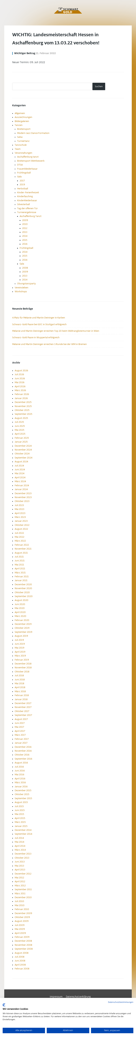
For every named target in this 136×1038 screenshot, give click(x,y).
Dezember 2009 (23, 913)
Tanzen (18, 125)
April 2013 (20, 869)
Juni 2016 (20, 770)
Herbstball (22, 188)
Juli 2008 (19, 957)
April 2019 (20, 652)
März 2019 (20, 656)
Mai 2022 (19, 537)
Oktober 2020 (22, 592)
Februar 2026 (22, 394)
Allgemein (20, 113)
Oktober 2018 (22, 671)
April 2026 (20, 386)
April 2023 (20, 513)
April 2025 (20, 434)
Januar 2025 (21, 442)
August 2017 (21, 719)
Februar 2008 (22, 968)
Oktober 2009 (22, 917)
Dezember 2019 (23, 624)
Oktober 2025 (22, 410)
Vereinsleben (21, 287)
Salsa (19, 137)
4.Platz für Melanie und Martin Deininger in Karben (38, 317)
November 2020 (23, 588)
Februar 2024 (22, 485)
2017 (22, 180)
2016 (24, 244)
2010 (25, 224)
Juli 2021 (19, 557)
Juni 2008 (20, 961)
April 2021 (20, 568)
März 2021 (20, 572)
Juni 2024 (20, 469)
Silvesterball (23, 204)
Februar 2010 (22, 909)
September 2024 (23, 458)
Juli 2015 (19, 806)
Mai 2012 (19, 877)
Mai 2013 (19, 866)
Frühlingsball (24, 172)
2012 (24, 228)
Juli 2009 (19, 925)
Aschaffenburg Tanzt (30, 216)
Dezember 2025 (23, 402)
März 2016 (20, 782)
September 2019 (23, 632)
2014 (24, 236)
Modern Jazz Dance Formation (33, 133)
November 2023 (23, 497)
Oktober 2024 (22, 453)
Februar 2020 (22, 620)
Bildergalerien (22, 121)
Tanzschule (21, 145)
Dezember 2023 (23, 493)
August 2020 (21, 600)
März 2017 (20, 735)
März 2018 (20, 691)
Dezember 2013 (23, 854)
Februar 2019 (22, 660)
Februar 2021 (22, 576)
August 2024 (21, 461)
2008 (25, 268)
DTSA (20, 165)
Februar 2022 (22, 545)
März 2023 (20, 517)
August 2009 (22, 921)
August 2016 (21, 762)
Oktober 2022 (22, 525)
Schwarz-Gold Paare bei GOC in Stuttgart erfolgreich (39, 324)
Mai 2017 (19, 727)
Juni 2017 (20, 723)
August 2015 (21, 802)
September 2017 (23, 715)
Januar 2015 (21, 826)
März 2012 (20, 885)
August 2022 (21, 529)
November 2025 (23, 406)
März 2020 (20, 616)
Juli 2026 (19, 374)
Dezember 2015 (23, 790)
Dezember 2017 (23, 703)
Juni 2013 (20, 861)
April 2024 (20, 477)
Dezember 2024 (23, 446)
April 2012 (20, 881)
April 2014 (20, 846)
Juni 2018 (20, 679)
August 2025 (21, 418)
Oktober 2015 (22, 794)
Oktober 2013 (22, 858)
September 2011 (23, 889)
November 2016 (23, 751)
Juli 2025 (19, 422)
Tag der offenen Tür (27, 208)
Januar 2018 (21, 699)
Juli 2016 (19, 767)
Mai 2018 (19, 683)
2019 (22, 184)
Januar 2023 (21, 521)
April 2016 (20, 778)
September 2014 (23, 834)
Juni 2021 (20, 560)
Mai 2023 (19, 509)
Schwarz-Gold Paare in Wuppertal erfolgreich (36, 337)
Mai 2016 (19, 774)
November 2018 (23, 667)
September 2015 (23, 798)
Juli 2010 (19, 901)
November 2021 (23, 549)
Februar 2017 (22, 739)
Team (18, 149)
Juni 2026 (20, 378)
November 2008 (23, 945)
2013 (24, 232)
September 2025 (23, 414)
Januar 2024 (21, 489)
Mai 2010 (19, 905)
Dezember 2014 (23, 830)
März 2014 (20, 850)
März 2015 (20, 822)
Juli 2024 (19, 465)
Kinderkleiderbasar (27, 200)
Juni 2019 (20, 644)
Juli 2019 (19, 640)
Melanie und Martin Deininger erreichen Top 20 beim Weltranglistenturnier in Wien (55, 331)
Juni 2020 (20, 604)
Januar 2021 (21, 580)
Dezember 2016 (23, 747)
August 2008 (21, 953)
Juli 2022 (19, 533)
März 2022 (20, 541)
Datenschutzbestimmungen (120, 1002)
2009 (25, 220)
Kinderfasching (25, 196)
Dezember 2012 (23, 874)
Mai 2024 (19, 473)
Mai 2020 (20, 608)
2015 (24, 240)
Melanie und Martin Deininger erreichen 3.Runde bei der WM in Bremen (49, 344)
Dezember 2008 (23, 941)
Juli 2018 (19, 675)
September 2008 (24, 949)
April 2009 (20, 933)
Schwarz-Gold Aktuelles (68, 10)
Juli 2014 (19, 838)
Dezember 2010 (23, 897)
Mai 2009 (20, 929)
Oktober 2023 (22, 501)
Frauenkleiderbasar (27, 169)
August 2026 (21, 370)
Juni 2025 (20, 426)
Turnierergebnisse (26, 212)
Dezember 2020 (23, 584)
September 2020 (24, 596)
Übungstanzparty (26, 283)
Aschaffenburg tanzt (28, 157)
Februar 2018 (22, 695)
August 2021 (21, 553)
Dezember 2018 (23, 663)
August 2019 (21, 636)
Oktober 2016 (22, 755)
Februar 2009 (22, 937)
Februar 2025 (22, 438)
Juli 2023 (19, 505)
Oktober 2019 (22, 628)
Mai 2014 (19, 842)
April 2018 (20, 687)
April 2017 (20, 731)
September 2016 (23, 759)
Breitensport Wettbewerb (30, 161)
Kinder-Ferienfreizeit (28, 192)
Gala (19, 176)
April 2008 (20, 965)
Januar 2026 (21, 398)
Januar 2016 (21, 786)
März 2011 (20, 893)
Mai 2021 (19, 564)
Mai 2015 (19, 814)
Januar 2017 (21, 743)
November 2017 (23, 707)
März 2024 (20, 481)
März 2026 (20, 390)
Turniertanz (23, 141)
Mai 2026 (19, 382)
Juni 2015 (20, 810)
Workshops (21, 291)
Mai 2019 (19, 648)
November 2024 (23, 450)
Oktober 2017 (22, 711)
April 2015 (20, 818)
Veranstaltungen (23, 153)
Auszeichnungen (23, 117)
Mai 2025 (19, 430)
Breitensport (23, 129)
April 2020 (20, 612)
